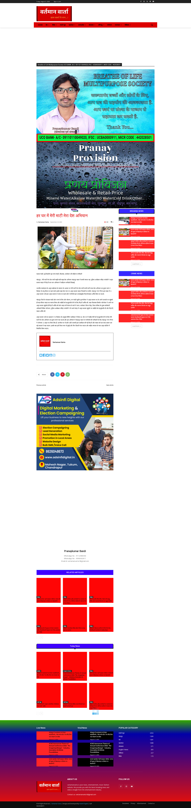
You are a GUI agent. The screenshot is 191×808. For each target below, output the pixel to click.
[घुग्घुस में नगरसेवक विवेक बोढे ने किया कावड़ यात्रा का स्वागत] (75, 615)
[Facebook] (141, 1)
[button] (152, 25)
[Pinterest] (62, 374)
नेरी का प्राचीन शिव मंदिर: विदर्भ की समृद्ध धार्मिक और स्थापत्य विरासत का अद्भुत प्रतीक (142, 255)
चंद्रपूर (74, 210)
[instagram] (54, 356)
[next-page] (41, 637)
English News (67, 671)
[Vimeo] (150, 1)
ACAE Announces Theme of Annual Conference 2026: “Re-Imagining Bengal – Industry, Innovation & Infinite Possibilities (60, 748)
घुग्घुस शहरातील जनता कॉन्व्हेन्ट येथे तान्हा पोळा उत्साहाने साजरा (94, 388)
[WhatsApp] (67, 374)
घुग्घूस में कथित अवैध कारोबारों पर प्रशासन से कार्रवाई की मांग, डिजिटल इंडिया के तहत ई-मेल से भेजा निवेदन (74, 601)
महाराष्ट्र (38, 671)
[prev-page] (37, 637)
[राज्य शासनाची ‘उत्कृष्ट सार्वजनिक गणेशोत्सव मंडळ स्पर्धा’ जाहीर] (48, 691)
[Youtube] (153, 1)
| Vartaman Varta (55, 804)
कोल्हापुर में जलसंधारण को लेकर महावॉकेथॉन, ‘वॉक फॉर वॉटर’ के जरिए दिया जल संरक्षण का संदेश (47, 675)
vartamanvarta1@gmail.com (86, 794)
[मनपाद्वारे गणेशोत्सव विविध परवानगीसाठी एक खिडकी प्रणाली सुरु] (75, 691)
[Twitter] (147, 1)
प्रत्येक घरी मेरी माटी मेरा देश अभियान (47, 388)
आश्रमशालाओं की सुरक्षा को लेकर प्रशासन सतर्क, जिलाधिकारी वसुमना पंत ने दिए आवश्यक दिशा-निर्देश (48, 630)
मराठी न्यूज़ (39, 702)
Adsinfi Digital (83, 804)
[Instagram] (144, 1)
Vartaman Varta (43, 222)
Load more (135, 264)
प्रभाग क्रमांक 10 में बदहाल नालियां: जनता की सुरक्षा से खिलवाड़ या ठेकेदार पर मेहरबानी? (142, 232)
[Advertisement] (95, 44)
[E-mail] (41, 356)
